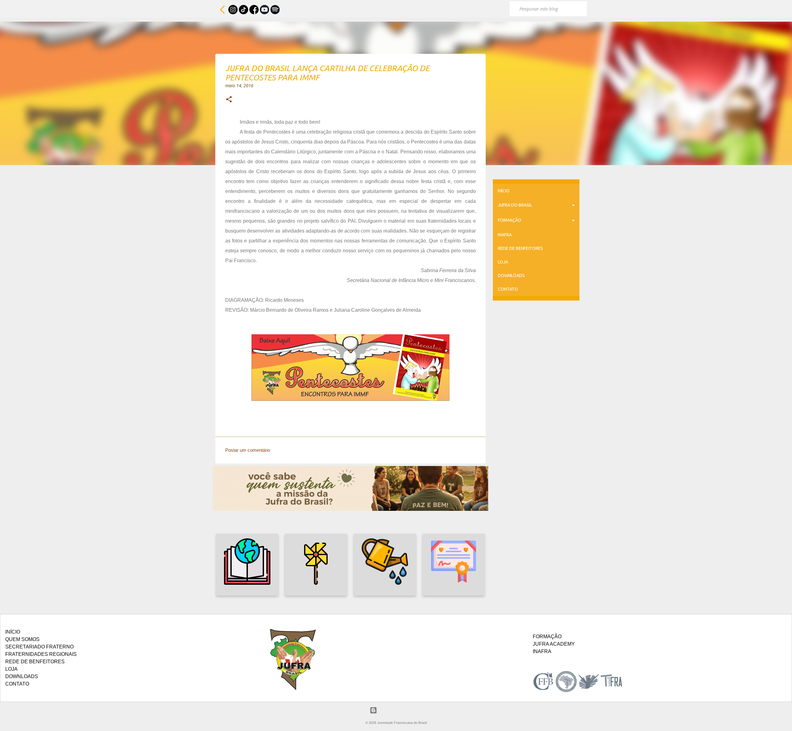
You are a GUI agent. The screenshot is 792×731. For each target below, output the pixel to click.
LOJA (503, 261)
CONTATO (508, 289)
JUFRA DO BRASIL (515, 205)
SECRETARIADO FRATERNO (39, 646)
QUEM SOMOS (22, 639)
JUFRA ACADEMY (554, 644)
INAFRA (505, 234)
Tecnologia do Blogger (400, 710)
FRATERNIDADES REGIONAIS (41, 654)
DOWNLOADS (511, 275)
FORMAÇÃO (509, 220)
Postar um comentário (247, 450)
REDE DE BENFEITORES (520, 248)
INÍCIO (504, 190)
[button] (229, 100)
